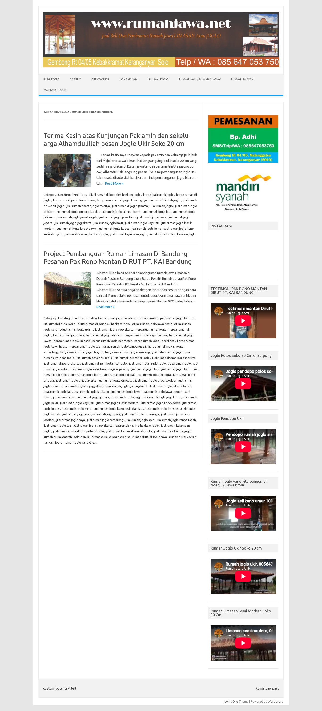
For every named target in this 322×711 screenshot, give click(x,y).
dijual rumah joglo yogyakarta (113, 329)
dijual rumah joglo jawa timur (152, 323)
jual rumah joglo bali (145, 369)
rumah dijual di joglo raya (149, 436)
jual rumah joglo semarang (105, 420)
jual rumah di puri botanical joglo (104, 363)
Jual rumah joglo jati (156, 211)
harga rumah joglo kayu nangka (145, 335)
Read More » (114, 183)
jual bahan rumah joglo (167, 352)
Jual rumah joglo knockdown (76, 228)
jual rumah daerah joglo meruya (88, 206)
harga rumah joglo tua (85, 346)
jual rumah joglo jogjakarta (73, 223)
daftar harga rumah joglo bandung (112, 318)
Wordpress (275, 701)
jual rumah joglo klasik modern (117, 403)
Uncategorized (68, 194)
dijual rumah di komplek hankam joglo (115, 194)
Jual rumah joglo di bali (119, 374)
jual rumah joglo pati (106, 414)
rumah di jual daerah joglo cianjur (66, 436)
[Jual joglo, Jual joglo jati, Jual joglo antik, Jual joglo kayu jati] (161, 66)
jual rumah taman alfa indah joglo (129, 431)
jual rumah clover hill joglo (94, 357)
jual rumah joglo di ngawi (116, 380)
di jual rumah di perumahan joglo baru (164, 318)
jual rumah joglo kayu (108, 223)
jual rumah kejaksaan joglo (128, 234)
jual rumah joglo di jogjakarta (76, 380)
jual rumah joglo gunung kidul (77, 211)
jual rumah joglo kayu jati (142, 223)
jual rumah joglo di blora (154, 374)
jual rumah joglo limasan (161, 408)
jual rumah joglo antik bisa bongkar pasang (99, 369)
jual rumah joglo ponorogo (140, 414)
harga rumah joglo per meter (112, 340)
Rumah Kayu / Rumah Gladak (200, 79)
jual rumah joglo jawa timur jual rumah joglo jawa (132, 217)
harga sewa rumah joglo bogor (81, 352)
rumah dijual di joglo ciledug (111, 436)
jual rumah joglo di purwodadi (155, 380)
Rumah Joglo (159, 79)
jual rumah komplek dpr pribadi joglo (78, 431)
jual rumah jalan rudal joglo (147, 363)
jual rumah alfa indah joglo (162, 200)
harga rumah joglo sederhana (154, 340)
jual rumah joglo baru (175, 369)
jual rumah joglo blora (86, 374)
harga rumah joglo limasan (72, 340)
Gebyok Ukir (100, 79)
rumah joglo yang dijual (80, 442)
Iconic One (231, 701)
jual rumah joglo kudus (114, 228)
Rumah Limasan (242, 79)
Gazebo (75, 79)
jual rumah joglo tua (57, 425)
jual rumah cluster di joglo (132, 357)
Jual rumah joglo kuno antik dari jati (118, 408)
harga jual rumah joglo (158, 194)
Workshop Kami (55, 89)
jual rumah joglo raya (70, 420)
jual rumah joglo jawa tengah (77, 217)
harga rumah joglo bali (68, 335)
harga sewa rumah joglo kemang (119, 200)
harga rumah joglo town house (74, 200)
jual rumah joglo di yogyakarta (83, 386)
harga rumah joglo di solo (103, 335)
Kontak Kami (129, 79)
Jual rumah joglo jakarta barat (119, 211)
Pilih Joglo (51, 79)
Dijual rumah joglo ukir (75, 329)
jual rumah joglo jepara (93, 397)
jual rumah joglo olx (75, 414)
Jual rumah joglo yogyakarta (93, 425)
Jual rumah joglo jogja (126, 397)
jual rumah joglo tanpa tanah (176, 420)
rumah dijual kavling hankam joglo (172, 234)
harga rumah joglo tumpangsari (124, 346)
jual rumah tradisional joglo (172, 431)
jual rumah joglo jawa (125, 391)
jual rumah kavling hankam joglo (86, 234)
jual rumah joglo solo (140, 420)
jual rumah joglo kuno (146, 228)
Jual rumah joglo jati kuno (91, 391)
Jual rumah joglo (161, 206)
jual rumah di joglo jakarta (130, 206)
